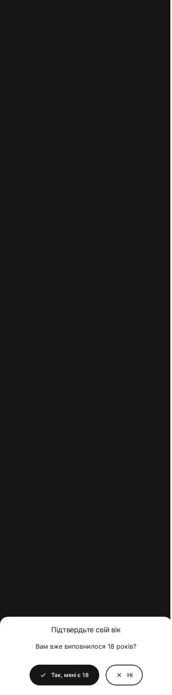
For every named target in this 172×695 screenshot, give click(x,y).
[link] (124, 675)
